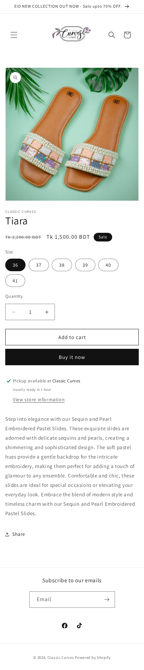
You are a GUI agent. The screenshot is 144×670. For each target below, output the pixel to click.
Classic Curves (61, 657)
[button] (14, 35)
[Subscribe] (107, 599)
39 (85, 265)
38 (62, 265)
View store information (39, 399)
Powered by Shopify (93, 657)
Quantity (14, 296)
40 (108, 265)
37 (39, 265)
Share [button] (18, 534)
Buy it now (72, 357)
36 (15, 265)
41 (15, 281)
